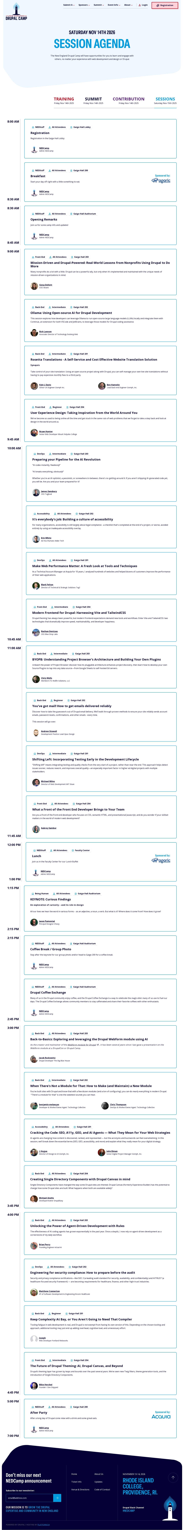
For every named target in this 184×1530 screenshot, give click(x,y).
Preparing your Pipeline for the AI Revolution (66, 459)
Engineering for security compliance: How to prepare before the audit (82, 1272)
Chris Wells (46, 678)
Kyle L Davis (45, 384)
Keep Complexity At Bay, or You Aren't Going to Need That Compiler (81, 1319)
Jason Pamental (47, 921)
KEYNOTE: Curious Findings (50, 899)
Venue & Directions (80, 1489)
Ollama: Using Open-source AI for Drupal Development (71, 313)
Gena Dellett (45, 284)
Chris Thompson (118, 1104)
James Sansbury (49, 491)
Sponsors (83, 5)
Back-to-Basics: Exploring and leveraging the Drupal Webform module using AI (89, 1039)
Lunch (36, 856)
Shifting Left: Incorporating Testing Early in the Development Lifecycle (85, 759)
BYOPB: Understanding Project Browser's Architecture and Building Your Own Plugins (96, 659)
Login (145, 5)
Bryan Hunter (46, 431)
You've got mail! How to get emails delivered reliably (71, 706)
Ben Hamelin (113, 384)
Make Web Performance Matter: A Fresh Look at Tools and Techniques (84, 566)
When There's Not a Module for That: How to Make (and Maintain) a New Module (91, 1086)
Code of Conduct (102, 1489)
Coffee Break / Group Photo (50, 949)
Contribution (129, 99)
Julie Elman (112, 1151)
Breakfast (38, 176)
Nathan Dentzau (49, 631)
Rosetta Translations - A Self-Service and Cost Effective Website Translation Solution (94, 359)
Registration (166, 5)
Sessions (165, 99)
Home (74, 1474)
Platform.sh (44, 1524)
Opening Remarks (44, 219)
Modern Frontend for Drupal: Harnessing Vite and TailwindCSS (79, 613)
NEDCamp (44, 148)
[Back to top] (173, 1478)
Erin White (46, 538)
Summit (98, 5)
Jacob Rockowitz (47, 1057)
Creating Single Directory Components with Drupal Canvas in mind (80, 1179)
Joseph (42, 1338)
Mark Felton (47, 584)
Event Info (113, 5)
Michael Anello (46, 1198)
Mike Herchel (45, 1384)
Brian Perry (44, 1244)
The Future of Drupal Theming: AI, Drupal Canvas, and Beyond (76, 1366)
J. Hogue (43, 1151)
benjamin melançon (49, 1104)
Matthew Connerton (49, 1291)
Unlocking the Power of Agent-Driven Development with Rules (77, 1226)
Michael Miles (48, 781)
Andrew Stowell (49, 731)
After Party (38, 1412)
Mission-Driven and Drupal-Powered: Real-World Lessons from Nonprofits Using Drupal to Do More (100, 264)
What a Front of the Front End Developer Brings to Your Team (78, 809)
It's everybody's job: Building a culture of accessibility (72, 519)
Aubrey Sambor (48, 828)
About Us (99, 1474)
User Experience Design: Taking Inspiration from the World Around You (84, 413)
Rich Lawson (45, 331)
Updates (98, 1481)
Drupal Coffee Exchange (48, 992)
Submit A (67, 5)
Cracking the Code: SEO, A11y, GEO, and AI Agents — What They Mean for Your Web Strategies (100, 1132)
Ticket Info (76, 1481)
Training (64, 99)
